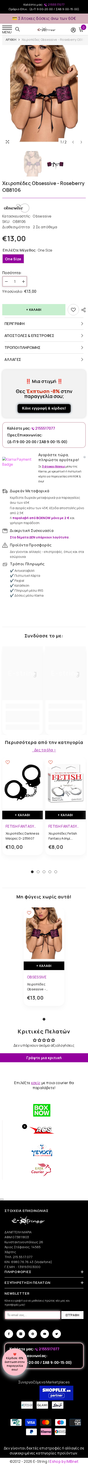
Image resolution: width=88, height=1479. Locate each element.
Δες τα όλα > (45, 750)
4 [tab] (50, 871)
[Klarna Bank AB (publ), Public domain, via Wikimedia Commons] (19, 462)
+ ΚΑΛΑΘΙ (34, 309)
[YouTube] (44, 1334)
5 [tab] (55, 871)
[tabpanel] (22, 809)
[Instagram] (20, 1334)
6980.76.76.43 (22, 1262)
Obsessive (42, 216)
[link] (22, 716)
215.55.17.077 (23, 1257)
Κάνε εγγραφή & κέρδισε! (44, 408)
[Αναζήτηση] (17, 29)
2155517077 (56, 4)
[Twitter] (56, 1334)
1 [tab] (32, 871)
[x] (11, 1243)
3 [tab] (44, 871)
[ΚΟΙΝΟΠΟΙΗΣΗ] (82, 309)
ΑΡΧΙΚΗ (11, 39)
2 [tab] (38, 871)
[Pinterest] (32, 1334)
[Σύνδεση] (73, 30)
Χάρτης (10, 1252)
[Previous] (73, 142)
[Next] (81, 142)
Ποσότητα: (12, 272)
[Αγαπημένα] (73, 309)
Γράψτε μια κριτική (44, 1057)
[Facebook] (9, 1334)
